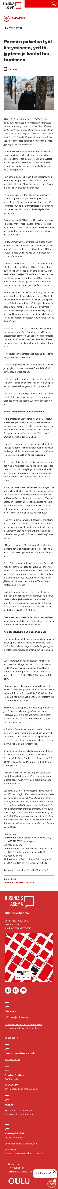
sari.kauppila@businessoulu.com (21, 1088)
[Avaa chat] (51, 1183)
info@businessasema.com (18, 927)
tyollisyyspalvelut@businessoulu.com (23, 1028)
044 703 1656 (11, 1149)
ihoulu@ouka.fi (12, 1059)
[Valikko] (54, 4)
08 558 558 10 (11, 1037)
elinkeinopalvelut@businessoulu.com (23, 1024)
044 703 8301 (11, 1085)
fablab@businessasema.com (19, 1114)
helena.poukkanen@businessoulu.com (24, 1153)
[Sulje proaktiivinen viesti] (54, 1171)
